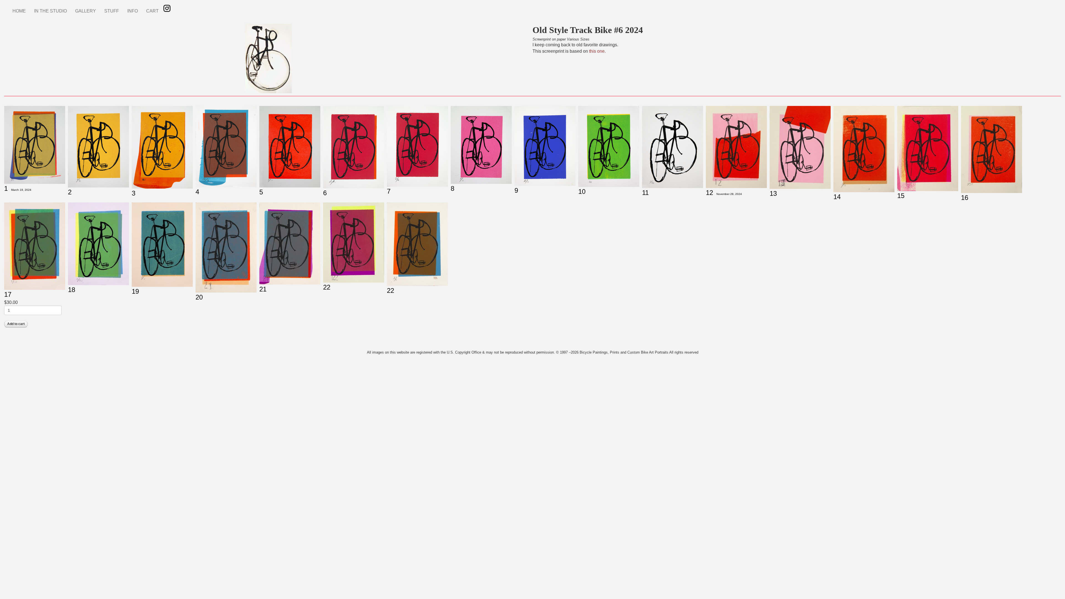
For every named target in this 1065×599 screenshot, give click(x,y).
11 (645, 192)
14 (837, 196)
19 (135, 291)
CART (152, 11)
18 (71, 289)
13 (773, 193)
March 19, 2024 (21, 189)
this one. (597, 51)
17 (7, 294)
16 (964, 197)
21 (263, 289)
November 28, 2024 (729, 194)
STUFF (111, 11)
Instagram (167, 8)
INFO (132, 11)
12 (709, 192)
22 (326, 287)
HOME (19, 11)
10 (581, 191)
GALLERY (85, 11)
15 (900, 195)
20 (199, 297)
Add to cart (16, 324)
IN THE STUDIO (50, 11)
